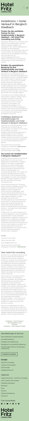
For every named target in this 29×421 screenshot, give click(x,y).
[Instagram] (15, 403)
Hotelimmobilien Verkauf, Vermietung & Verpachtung (13, 347)
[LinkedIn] (1, 403)
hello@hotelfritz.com (11, 243)
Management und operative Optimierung (13, 344)
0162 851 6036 (5, 367)
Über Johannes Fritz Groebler (10, 380)
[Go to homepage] (8, 7)
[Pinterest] (18, 403)
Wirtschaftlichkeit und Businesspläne (12, 336)
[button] (27, 8)
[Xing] (10, 403)
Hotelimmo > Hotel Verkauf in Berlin (14, 326)
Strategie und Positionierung (9, 342)
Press (2, 388)
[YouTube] (7, 403)
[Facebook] (13, 403)
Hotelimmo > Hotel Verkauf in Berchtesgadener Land (14, 322)
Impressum (4, 396)
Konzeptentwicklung (7, 339)
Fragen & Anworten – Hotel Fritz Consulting (14, 378)
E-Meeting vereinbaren (8, 383)
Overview (14, 324)
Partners (3, 391)
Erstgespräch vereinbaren (9, 354)
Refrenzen (4, 385)
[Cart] (24, 7)
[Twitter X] (4, 403)
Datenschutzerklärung (8, 393)
